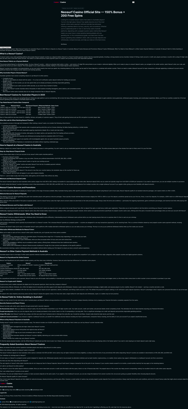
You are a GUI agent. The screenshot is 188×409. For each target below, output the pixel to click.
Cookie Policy (18, 395)
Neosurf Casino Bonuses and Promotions (85, 49)
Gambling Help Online (9, 389)
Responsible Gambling (23, 389)
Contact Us (68, 395)
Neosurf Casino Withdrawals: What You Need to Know (113, 49)
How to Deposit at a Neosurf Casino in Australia (59, 49)
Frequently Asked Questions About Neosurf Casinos (20, 50)
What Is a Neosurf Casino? (7, 49)
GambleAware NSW (36, 389)
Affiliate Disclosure (38, 395)
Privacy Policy (9, 395)
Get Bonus (64, 44)
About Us (2, 395)
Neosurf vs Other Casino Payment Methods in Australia (144, 49)
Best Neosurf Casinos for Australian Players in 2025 (30, 49)
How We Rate (47, 395)
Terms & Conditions (27, 395)
